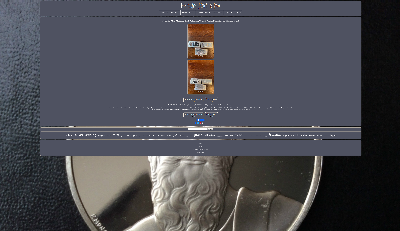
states (169, 136)
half (231, 136)
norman (265, 136)
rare (157, 135)
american (258, 136)
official (319, 136)
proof (198, 135)
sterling (90, 135)
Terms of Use (200, 152)
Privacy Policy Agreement (200, 149)
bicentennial (150, 136)
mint (116, 135)
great (135, 135)
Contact (201, 146)
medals (295, 135)
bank (182, 136)
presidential (219, 136)
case (191, 136)
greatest (142, 136)
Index (200, 143)
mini (109, 135)
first (122, 136)
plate (187, 136)
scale (163, 136)
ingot (333, 135)
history (312, 135)
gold (175, 135)
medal (238, 135)
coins (304, 135)
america (326, 136)
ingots (286, 135)
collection (209, 135)
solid (226, 136)
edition (69, 135)
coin (128, 135)
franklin (275, 135)
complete (101, 136)
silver (79, 135)
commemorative (249, 136)
